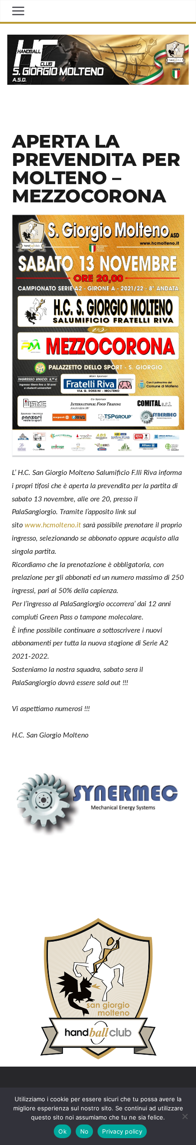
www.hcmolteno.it (53, 525)
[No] (184, 1116)
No (84, 1131)
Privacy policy (122, 1131)
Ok (62, 1131)
